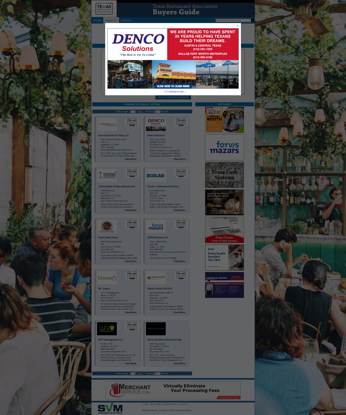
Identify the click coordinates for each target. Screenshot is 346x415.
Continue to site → (175, 91)
